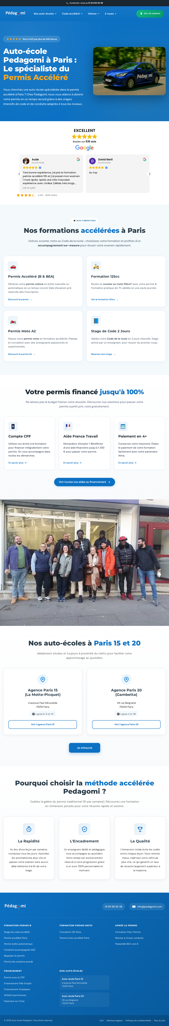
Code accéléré (71, 13)
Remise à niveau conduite (129, 937)
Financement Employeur (17, 989)
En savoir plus (15, 462)
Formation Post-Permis (128, 931)
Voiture (92, 13)
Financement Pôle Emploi (18, 983)
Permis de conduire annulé (18, 961)
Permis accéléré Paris (15, 937)
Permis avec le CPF (14, 977)
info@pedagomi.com (147, 907)
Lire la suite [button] (29, 188)
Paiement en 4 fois (14, 1001)
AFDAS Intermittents (15, 995)
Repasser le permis (14, 955)
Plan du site (159, 1020)
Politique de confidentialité (138, 1020)
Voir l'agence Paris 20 (126, 724)
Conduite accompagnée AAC (19, 949)
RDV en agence (152, 13)
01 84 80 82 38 (113, 906)
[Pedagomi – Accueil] (15, 14)
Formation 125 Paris (70, 931)
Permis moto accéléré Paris (74, 937)
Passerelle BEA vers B (126, 943)
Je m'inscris (84, 748)
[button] (149, 173)
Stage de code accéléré (17, 931)
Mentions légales (114, 1020)
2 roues (109, 13)
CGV (101, 1020)
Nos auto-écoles (44, 13)
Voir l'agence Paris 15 (42, 724)
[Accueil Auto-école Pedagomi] (15, 907)
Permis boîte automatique (18, 943)
